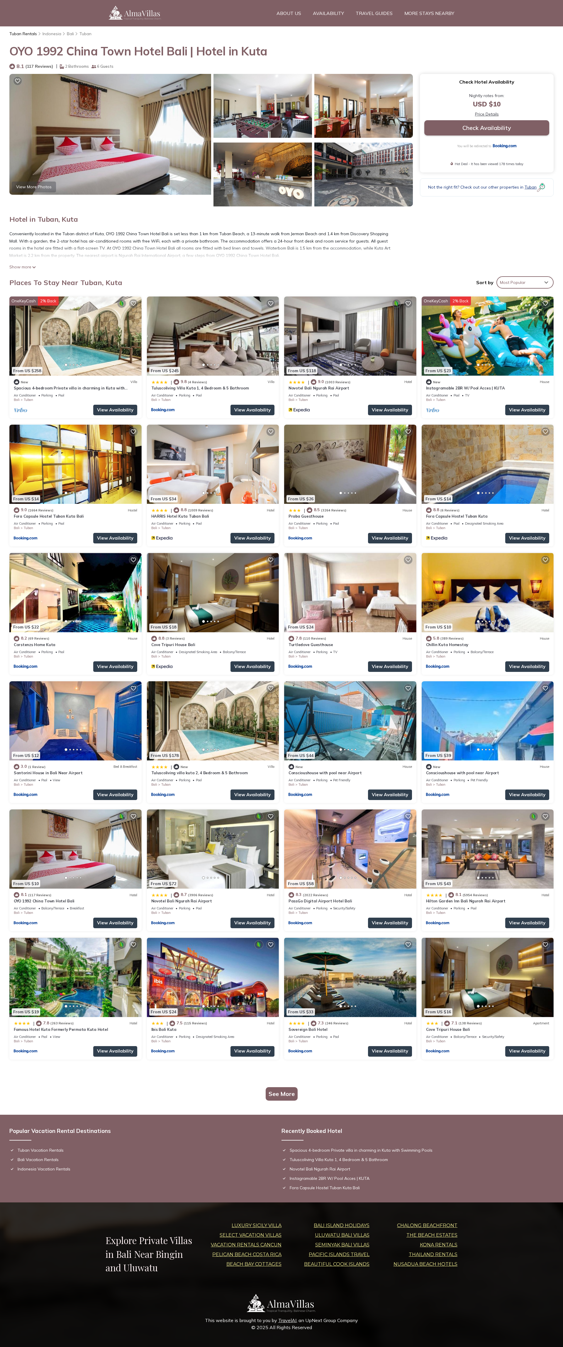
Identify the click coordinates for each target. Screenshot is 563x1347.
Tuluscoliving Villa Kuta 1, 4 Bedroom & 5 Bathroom (200, 388)
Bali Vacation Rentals (38, 1159)
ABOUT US (289, 13)
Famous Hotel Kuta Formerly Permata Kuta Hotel (61, 1029)
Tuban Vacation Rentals (41, 1150)
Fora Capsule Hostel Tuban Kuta (457, 516)
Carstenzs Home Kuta (34, 644)
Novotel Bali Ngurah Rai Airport (319, 388)
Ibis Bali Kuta (164, 1029)
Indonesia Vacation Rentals (44, 1169)
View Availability (115, 410)
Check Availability (486, 127)
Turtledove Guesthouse (311, 644)
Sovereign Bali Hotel (308, 1029)
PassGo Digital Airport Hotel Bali (320, 901)
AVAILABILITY (328, 13)
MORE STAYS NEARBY (429, 13)
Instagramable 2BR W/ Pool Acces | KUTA (465, 388)
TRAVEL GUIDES (374, 13)
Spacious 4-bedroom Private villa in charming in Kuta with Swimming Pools (361, 1150)
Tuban (85, 33)
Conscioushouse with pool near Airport (325, 772)
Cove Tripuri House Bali (173, 644)
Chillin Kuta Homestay (447, 644)
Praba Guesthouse (306, 516)
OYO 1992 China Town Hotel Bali (44, 901)
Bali (70, 33)
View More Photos (34, 186)
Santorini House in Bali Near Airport (48, 772)
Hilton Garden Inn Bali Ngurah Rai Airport (466, 901)
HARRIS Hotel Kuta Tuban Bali (180, 516)
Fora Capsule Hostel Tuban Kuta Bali (49, 516)
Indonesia (52, 33)
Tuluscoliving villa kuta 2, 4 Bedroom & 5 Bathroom (199, 772)
